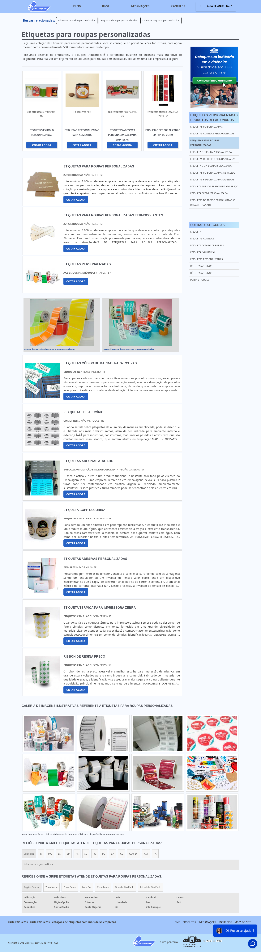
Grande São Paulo (124, 887)
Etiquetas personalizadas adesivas (212, 179)
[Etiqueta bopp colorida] (42, 542)
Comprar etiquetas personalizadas (161, 20)
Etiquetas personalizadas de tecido (212, 172)
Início (77, 6)
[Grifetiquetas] (39, 6)
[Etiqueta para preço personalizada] (212, 773)
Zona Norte (51, 887)
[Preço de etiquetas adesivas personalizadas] (103, 812)
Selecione (29, 853)
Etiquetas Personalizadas (206, 259)
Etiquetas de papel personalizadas (119, 20)
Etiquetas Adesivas (202, 238)
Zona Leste (103, 887)
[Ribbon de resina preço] (42, 688)
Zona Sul (86, 887)
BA (112, 853)
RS (94, 853)
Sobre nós (225, 922)
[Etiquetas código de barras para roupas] (42, 395)
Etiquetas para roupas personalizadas (204, 143)
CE (121, 853)
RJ (41, 853)
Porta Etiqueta (199, 279)
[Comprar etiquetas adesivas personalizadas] (103, 773)
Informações (139, 6)
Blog (105, 6)
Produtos (178, 6)
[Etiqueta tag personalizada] (157, 733)
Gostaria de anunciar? (216, 6)
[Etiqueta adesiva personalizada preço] (212, 733)
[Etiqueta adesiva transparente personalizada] (157, 812)
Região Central (31, 887)
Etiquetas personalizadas (206, 126)
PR (77, 853)
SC (85, 853)
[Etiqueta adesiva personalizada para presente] (49, 733)
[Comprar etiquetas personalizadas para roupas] (49, 812)
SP (68, 853)
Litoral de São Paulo (150, 887)
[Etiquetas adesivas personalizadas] (42, 591)
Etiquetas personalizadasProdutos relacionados (214, 118)
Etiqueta (195, 231)
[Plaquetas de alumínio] (42, 444)
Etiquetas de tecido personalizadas (76, 20)
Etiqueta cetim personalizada (209, 193)
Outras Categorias (207, 225)
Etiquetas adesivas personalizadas (212, 133)
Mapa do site (243, 922)
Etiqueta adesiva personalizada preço (214, 186)
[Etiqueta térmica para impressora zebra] (42, 640)
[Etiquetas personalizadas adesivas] (103, 733)
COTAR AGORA (162, 145)
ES (59, 853)
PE (103, 853)
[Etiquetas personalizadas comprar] (49, 773)
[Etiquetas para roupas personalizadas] (62, 322)
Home (176, 922)
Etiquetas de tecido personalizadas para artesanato (212, 203)
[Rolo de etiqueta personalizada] (157, 773)
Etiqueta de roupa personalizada (211, 152)
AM (146, 853)
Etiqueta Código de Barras (207, 245)
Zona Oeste (70, 887)
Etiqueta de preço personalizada (211, 165)
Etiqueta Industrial (202, 252)
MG (50, 853)
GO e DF (133, 853)
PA (155, 853)
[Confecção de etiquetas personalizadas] (212, 812)
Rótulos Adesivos (201, 266)
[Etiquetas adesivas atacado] (42, 493)
